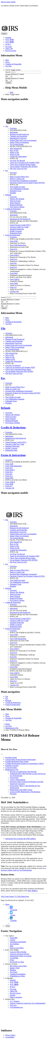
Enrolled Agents (11, 757)
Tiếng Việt (9, 49)
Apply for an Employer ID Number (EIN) (24, 162)
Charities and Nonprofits (18, 136)
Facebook (13, 910)
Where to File (14, 154)
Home (7, 724)
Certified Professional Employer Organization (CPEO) (24, 764)
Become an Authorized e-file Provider (23, 772)
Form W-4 (13, 259)
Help (7, 60)
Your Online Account (17, 187)
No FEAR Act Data (17, 962)
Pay (3, 378)
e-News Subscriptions (17, 780)
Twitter (12, 915)
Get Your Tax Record (17, 160)
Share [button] (7, 904)
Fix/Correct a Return (17, 207)
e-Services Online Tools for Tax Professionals (23, 869)
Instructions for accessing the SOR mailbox (20, 839)
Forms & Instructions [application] (12, 235)
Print (7, 926)
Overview (13, 128)
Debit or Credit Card (17, 179)
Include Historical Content (14, 74)
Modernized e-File (11, 728)
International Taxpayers (18, 138)
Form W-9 (13, 249)
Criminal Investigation (17, 974)
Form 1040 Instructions (18, 245)
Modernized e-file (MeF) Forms (21, 790)
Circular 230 (14, 291)
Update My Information (18, 156)
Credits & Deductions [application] (13, 209)
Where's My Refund (17, 199)
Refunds (5, 407)
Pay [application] (6, 171)
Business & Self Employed (19, 134)
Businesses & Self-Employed (20, 219)
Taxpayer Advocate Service (19, 954)
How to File (14, 150)
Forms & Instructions (13, 455)
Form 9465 (14, 273)
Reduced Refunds (16, 205)
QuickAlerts (14, 778)
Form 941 (13, 263)
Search (7, 72)
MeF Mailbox (33, 891)
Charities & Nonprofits (13, 64)
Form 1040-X (15, 279)
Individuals (14, 132)
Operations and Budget (18, 942)
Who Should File (16, 148)
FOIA (12, 960)
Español (8, 37)
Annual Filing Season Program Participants (20, 759)
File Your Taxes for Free (18, 169)
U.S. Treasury (15, 1001)
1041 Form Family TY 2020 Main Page (15, 896)
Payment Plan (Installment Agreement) (23, 181)
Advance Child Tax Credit (19, 227)
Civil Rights (14, 958)
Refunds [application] (8, 195)
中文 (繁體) (9, 42)
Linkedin (13, 920)
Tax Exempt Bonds (16, 144)
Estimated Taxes (15, 191)
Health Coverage (16, 231)
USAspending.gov (16, 1007)
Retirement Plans (16, 233)
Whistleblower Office (17, 976)
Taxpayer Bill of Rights (18, 952)
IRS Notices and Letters (18, 966)
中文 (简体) (9, 40)
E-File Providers (11, 768)
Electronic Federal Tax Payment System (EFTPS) (27, 183)
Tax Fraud (13, 972)
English (4, 33)
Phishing (13, 970)
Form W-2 (13, 267)
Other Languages (16, 997)
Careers (12, 940)
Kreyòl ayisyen (10, 51)
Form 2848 (14, 283)
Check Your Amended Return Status (22, 165)
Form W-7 (13, 287)
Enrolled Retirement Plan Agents (16, 761)
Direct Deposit (15, 203)
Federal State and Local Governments (23, 140)
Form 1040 (14, 241)
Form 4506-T (14, 255)
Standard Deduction (17, 229)
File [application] (6, 126)
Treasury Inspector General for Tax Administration (27, 1003)
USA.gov (13, 1005)
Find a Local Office (17, 948)
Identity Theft (14, 968)
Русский (8, 47)
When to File (14, 152)
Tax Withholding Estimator (19, 189)
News (7, 62)
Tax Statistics (14, 944)
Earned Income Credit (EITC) (20, 225)
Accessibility (9, 1037)
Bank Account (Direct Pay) (19, 177)
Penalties (13, 193)
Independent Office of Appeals (20, 956)
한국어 (8, 44)
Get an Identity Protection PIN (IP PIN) (24, 167)
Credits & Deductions (13, 427)
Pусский (13, 989)
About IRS (14, 938)
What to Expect (15, 201)
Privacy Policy (10, 1035)
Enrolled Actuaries (11, 766)
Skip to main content (8, 2)
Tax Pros (8, 66)
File (3, 328)
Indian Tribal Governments (19, 142)
